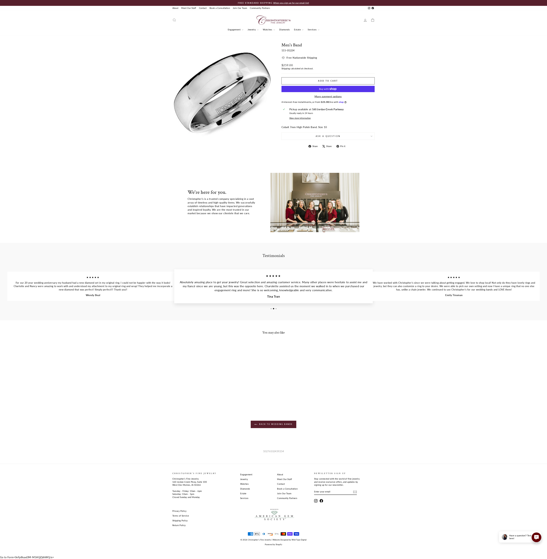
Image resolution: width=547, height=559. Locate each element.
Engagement (234, 29)
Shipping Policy (180, 520)
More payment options (328, 96)
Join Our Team (240, 8)
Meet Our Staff (188, 8)
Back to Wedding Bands (275, 424)
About (175, 8)
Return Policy (179, 525)
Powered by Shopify (273, 544)
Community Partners (260, 8)
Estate (297, 29)
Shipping (285, 68)
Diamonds (284, 29)
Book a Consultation (220, 8)
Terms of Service (180, 515)
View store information (300, 118)
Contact (203, 8)
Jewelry (252, 29)
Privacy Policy (179, 511)
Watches (268, 29)
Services (312, 29)
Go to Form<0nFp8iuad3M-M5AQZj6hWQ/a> (27, 557)
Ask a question (328, 136)
